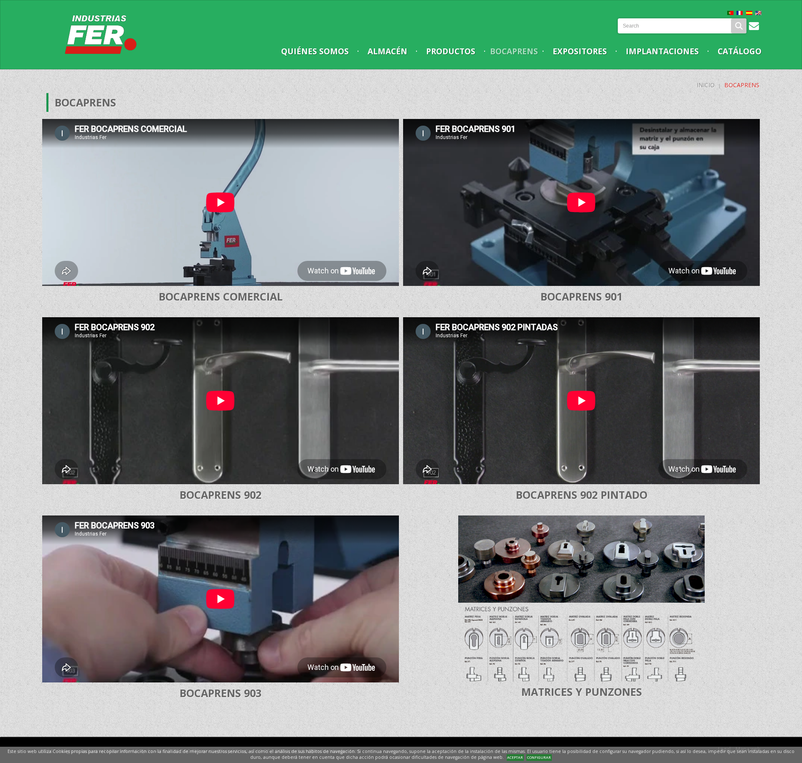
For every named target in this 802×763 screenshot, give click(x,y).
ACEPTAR (515, 757)
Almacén (387, 51)
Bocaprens (514, 51)
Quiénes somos (315, 51)
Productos (450, 51)
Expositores (580, 51)
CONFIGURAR (539, 757)
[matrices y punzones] (581, 598)
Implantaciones (662, 51)
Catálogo (739, 51)
